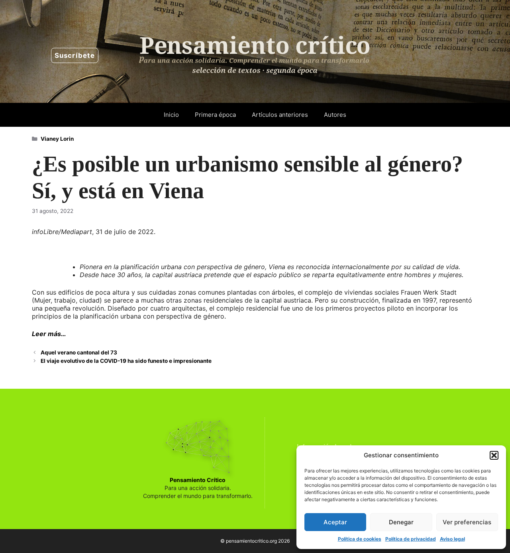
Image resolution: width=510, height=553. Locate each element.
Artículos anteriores (280, 114)
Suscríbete (75, 55)
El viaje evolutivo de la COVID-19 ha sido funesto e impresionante (126, 361)
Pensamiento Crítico (198, 479)
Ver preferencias (467, 522)
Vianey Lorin (57, 139)
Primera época (215, 114)
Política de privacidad (410, 539)
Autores (335, 114)
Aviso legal (452, 539)
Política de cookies (359, 539)
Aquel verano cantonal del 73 (79, 352)
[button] (494, 455)
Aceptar (335, 522)
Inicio (171, 114)
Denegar (401, 522)
